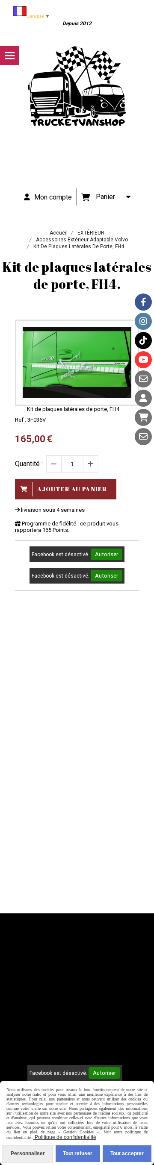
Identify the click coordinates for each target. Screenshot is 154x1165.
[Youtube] (143, 359)
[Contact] (143, 378)
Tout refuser (77, 1153)
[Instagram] (143, 321)
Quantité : (29, 464)
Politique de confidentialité (64, 1137)
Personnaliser (28, 1153)
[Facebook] (143, 302)
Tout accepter (127, 1153)
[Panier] (143, 417)
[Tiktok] (143, 340)
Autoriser (106, 554)
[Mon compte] (143, 398)
